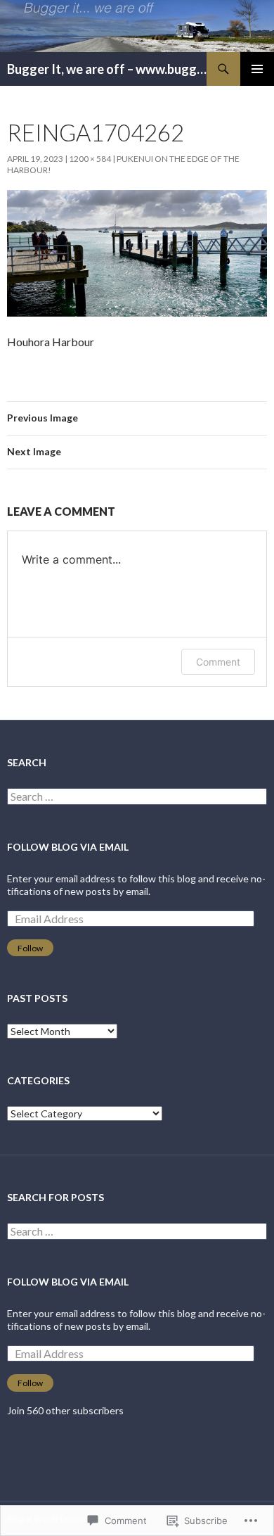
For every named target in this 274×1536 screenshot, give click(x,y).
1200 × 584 (90, 158)
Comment (218, 662)
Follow (30, 948)
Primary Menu (257, 69)
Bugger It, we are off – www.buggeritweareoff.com (107, 69)
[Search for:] (137, 797)
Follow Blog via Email (68, 847)
